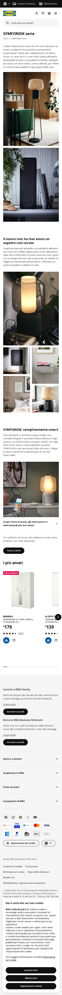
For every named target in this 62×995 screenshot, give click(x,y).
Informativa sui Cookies (14, 872)
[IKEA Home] (9, 13)
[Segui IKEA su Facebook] (6, 817)
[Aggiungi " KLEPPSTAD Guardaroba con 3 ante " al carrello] (48, 640)
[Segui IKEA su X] (28, 817)
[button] (16, 394)
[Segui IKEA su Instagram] (13, 817)
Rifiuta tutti (31, 978)
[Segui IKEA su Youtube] (35, 817)
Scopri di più (9, 704)
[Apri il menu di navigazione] (55, 13)
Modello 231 (9, 877)
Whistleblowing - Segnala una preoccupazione (24, 883)
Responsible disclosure (38, 872)
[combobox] (30, 23)
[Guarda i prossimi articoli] (58, 617)
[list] (31, 617)
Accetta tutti (31, 970)
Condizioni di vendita (12, 866)
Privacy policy (31, 866)
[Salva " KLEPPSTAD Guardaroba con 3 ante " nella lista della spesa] (56, 640)
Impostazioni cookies (31, 986)
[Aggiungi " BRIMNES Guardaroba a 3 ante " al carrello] (6, 640)
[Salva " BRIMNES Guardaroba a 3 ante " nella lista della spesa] (14, 640)
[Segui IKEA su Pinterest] (20, 817)
